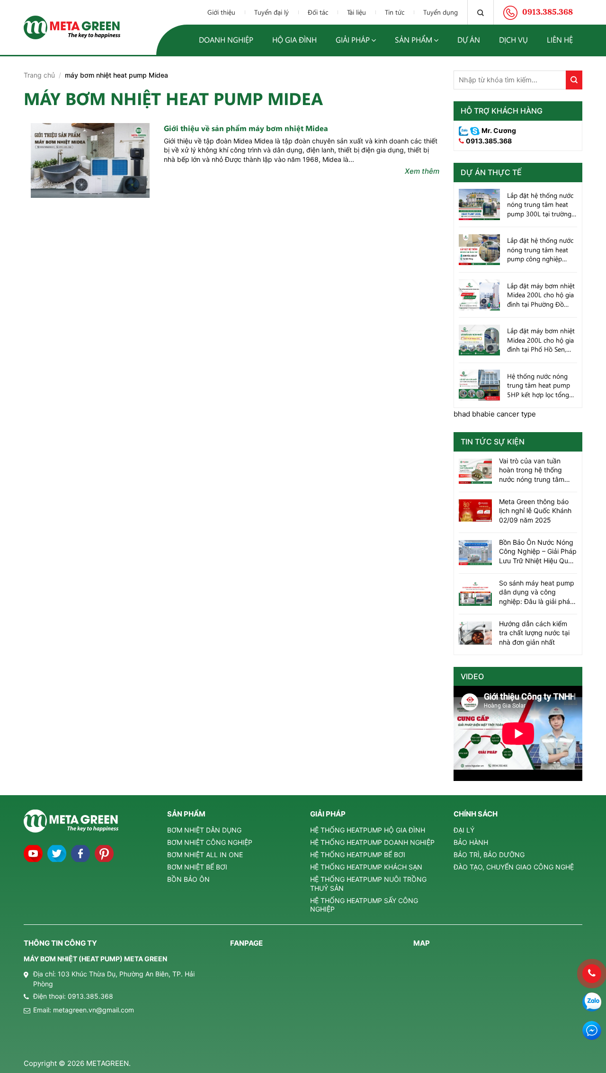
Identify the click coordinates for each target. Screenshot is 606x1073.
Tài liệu (356, 12)
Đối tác (318, 12)
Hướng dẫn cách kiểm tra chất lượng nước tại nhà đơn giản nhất (534, 633)
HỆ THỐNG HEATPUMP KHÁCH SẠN (366, 867)
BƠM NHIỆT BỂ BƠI (197, 867)
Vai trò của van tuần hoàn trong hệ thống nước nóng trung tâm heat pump (531, 470)
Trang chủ (39, 75)
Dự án (468, 39)
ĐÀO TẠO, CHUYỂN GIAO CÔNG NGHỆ (514, 867)
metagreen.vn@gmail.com (93, 1010)
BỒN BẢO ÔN (188, 879)
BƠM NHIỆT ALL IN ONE (205, 855)
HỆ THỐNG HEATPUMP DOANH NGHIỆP (372, 842)
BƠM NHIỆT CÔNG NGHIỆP (209, 842)
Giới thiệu (221, 12)
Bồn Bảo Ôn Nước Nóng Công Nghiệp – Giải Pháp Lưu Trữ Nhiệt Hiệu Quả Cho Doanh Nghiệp (538, 552)
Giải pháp (353, 39)
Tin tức (394, 12)
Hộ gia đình (294, 39)
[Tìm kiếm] (480, 12)
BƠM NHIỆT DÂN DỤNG (204, 830)
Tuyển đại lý (271, 12)
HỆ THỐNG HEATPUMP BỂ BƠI (357, 855)
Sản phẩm (413, 39)
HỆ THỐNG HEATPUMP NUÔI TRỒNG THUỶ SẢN (368, 883)
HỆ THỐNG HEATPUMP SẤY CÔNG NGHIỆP (364, 904)
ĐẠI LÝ (464, 830)
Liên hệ (560, 39)
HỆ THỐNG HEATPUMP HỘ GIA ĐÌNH (367, 830)
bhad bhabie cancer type (495, 413)
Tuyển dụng (440, 12)
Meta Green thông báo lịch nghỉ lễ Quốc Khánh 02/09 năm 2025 (535, 510)
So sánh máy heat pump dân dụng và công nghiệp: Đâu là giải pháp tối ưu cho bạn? (536, 592)
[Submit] (574, 80)
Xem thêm (422, 171)
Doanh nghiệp (226, 39)
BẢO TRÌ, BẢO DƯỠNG (489, 855)
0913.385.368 (489, 141)
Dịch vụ (513, 39)
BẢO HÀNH (471, 842)
